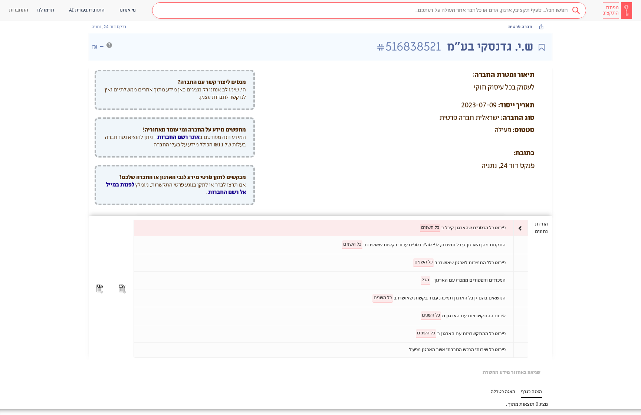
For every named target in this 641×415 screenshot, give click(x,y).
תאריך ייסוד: (516, 105)
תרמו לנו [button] (45, 10)
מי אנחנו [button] (127, 10)
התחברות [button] (18, 10)
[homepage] (617, 10)
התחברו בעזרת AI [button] (87, 10)
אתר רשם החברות (178, 137)
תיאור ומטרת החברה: (504, 75)
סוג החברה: (518, 118)
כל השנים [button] (430, 227)
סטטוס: (524, 130)
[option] (331, 228)
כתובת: (524, 153)
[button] (369, 10)
